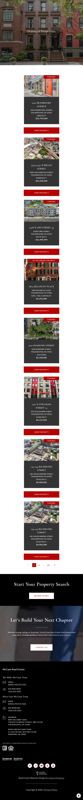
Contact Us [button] (41, 647)
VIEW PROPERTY (41, 130)
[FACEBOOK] (30, 766)
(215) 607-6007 (14, 691)
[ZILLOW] (53, 766)
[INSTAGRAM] (36, 766)
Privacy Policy (50, 790)
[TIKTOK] (47, 766)
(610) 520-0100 (14, 710)
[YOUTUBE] (41, 766)
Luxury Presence (56, 778)
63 (48, 565)
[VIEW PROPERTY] (41, 129)
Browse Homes (41, 596)
